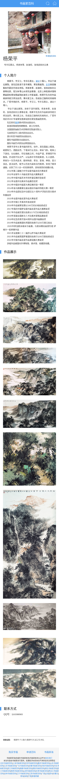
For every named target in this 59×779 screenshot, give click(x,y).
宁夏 (30, 776)
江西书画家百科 (35, 774)
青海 (22, 776)
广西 (43, 774)
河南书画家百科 (47, 766)
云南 (47, 774)
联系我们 (48, 758)
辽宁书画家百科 (23, 774)
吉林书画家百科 (10, 774)
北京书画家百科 (6, 763)
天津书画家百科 (31, 763)
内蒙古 (55, 774)
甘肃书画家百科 (42, 771)
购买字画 (13, 752)
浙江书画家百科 (13, 768)
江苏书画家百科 (10, 766)
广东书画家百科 (22, 766)
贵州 (51, 774)
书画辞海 (48, 752)
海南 (26, 776)
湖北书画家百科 (51, 768)
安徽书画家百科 (35, 766)
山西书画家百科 (29, 771)
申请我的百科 (51, 56)
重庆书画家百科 (44, 763)
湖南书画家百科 (38, 768)
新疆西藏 (35, 776)
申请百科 (31, 752)
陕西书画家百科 (17, 771)
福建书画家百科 (26, 768)
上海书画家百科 (19, 763)
